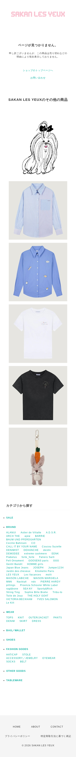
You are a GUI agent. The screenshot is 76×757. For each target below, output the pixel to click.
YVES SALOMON (47, 599)
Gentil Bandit (14, 564)
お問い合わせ (38, 77)
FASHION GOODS (17, 649)
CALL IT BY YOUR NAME (21, 546)
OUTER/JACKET (39, 617)
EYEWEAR (49, 658)
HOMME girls (35, 564)
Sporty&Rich (45, 588)
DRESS (36, 621)
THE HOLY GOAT (37, 595)
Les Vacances (32, 574)
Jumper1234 (56, 567)
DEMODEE (12, 553)
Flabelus (11, 557)
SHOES (10, 639)
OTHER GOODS (16, 671)
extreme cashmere (35, 553)
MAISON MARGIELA (46, 578)
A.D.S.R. (51, 532)
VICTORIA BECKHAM (19, 599)
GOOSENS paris (38, 560)
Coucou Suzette (52, 546)
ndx (33, 581)
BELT (23, 661)
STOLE (26, 654)
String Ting (13, 592)
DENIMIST (12, 550)
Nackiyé (22, 581)
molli (49, 574)
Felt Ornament (15, 560)
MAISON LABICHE (17, 578)
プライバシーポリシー (17, 736)
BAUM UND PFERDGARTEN (23, 539)
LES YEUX (12, 574)
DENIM (10, 621)
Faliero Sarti (47, 557)
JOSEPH (38, 567)
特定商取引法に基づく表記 (56, 736)
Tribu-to (57, 592)
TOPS (9, 617)
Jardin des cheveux (18, 571)
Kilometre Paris (44, 571)
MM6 (9, 581)
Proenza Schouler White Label (39, 585)
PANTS (57, 617)
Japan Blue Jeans (17, 567)
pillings (10, 585)
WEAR (10, 612)
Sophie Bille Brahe (36, 592)
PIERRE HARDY (51, 581)
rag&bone (12, 588)
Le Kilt (10, 602)
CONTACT (57, 726)
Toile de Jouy (14, 595)
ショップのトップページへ (38, 70)
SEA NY (28, 588)
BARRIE (40, 536)
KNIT (21, 617)
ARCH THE (13, 536)
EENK (55, 553)
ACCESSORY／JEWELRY (22, 658)
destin (47, 550)
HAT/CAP (12, 654)
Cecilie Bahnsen (16, 543)
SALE (9, 517)
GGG (56, 560)
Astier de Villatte (31, 532)
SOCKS (10, 661)
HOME (17, 726)
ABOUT (35, 726)
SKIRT (23, 621)
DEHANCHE (31, 550)
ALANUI (11, 532)
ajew (27, 536)
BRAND (11, 527)
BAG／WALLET (15, 630)
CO (33, 543)
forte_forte (28, 557)
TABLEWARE (14, 680)
